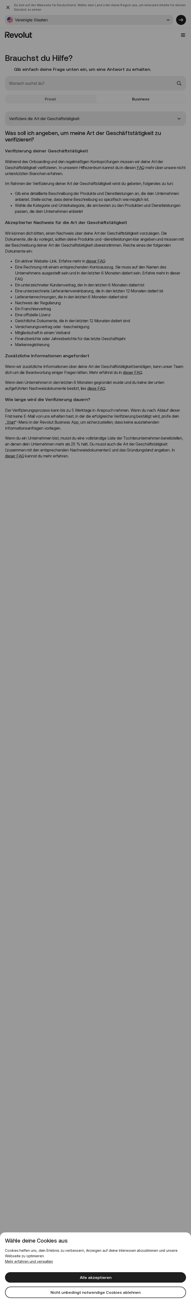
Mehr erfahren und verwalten (29, 1261)
